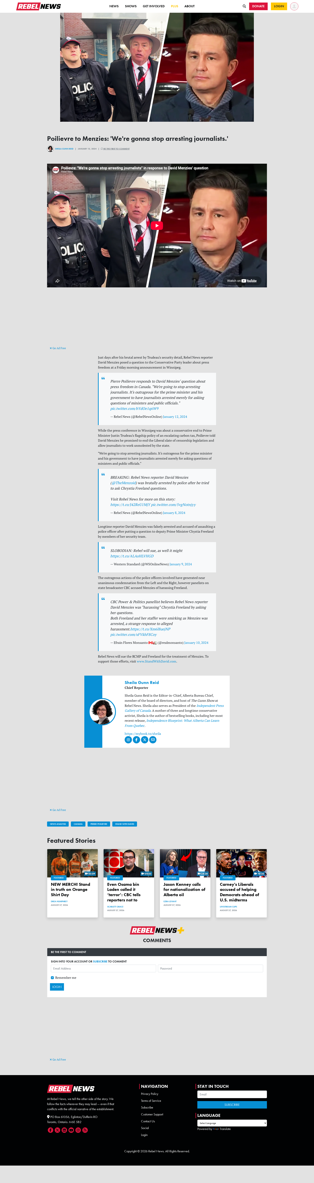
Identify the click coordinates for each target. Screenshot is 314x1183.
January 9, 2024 (181, 564)
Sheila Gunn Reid (64, 148)
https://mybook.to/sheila (143, 734)
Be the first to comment (116, 148)
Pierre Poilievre (98, 824)
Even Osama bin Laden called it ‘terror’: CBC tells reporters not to (123, 892)
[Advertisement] (157, 320)
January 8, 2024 (174, 513)
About (189, 6)
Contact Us (148, 1121)
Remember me (65, 978)
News (114, 6)
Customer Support (152, 1114)
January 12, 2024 (175, 417)
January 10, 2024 (196, 643)
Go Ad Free (59, 348)
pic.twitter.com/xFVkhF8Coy (133, 634)
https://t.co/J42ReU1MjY (130, 504)
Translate (225, 1129)
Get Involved (154, 6)
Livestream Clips (228, 906)
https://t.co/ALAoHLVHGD (131, 556)
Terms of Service (151, 1101)
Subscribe (147, 1107)
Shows (131, 6)
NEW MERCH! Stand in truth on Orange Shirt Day (70, 889)
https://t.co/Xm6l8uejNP (150, 629)
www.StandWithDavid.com (156, 661)
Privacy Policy (149, 1094)
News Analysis (58, 824)
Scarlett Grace (115, 906)
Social (145, 1128)
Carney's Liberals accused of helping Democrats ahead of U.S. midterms (239, 892)
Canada (78, 824)
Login (144, 1135)
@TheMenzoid (124, 483)
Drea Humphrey (59, 901)
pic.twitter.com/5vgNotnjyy (173, 504)
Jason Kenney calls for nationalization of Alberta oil (184, 889)
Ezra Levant (170, 901)
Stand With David (124, 824)
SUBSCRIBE (100, 961)
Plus (174, 6)
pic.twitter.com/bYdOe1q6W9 (134, 408)
